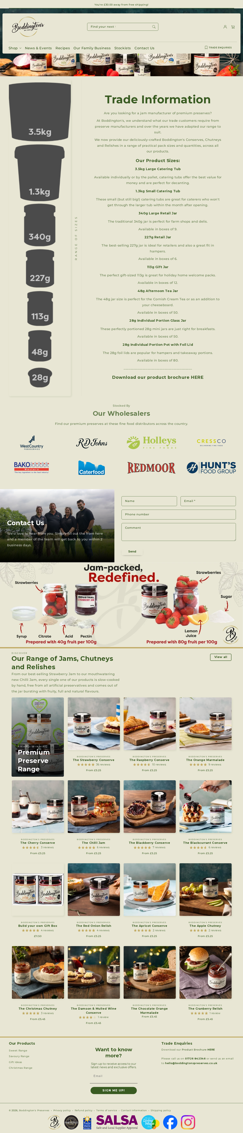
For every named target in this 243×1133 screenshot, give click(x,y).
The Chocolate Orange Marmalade (149, 1010)
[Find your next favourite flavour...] (154, 26)
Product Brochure (198, 1049)
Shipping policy (161, 1110)
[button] (233, 27)
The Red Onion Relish (93, 926)
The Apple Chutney (205, 926)
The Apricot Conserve (149, 926)
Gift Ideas (15, 1062)
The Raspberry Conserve (149, 760)
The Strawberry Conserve (94, 760)
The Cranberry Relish (205, 1008)
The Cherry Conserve (37, 843)
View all (220, 657)
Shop (13, 48)
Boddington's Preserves (34, 1110)
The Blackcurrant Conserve (205, 843)
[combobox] (122, 27)
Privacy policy (62, 1110)
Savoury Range (19, 1056)
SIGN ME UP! (113, 1090)
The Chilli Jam (93, 843)
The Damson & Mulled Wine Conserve (93, 1010)
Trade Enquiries (220, 47)
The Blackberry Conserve (149, 843)
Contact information (134, 1110)
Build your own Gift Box (37, 926)
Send (132, 551)
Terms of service (106, 1110)
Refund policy (84, 1110)
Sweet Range (18, 1050)
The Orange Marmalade (205, 760)
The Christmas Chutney (38, 1008)
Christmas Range (21, 1067)
